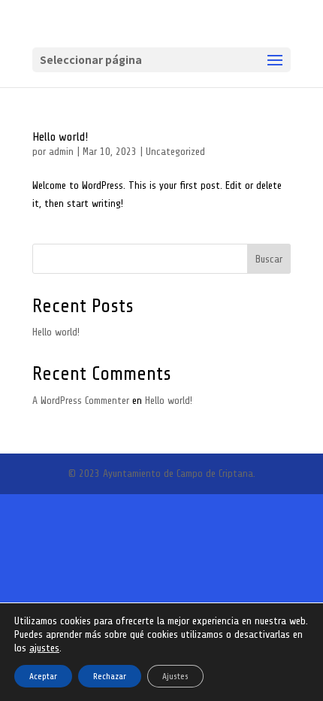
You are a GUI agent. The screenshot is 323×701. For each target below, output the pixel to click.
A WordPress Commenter (80, 400)
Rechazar (109, 676)
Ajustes (175, 676)
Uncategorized (175, 151)
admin (61, 151)
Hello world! (60, 137)
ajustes (44, 648)
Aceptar (43, 676)
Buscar (268, 259)
